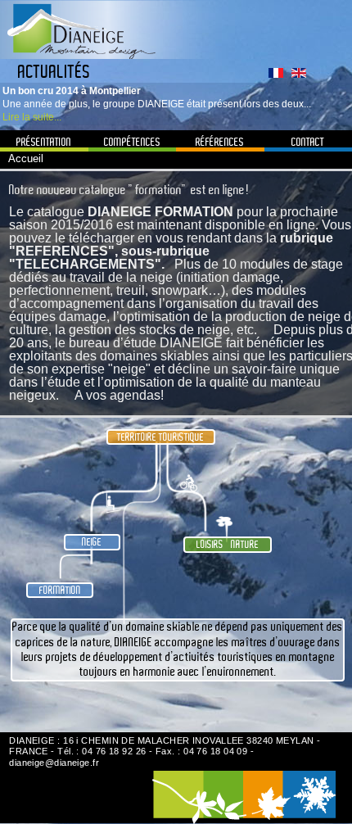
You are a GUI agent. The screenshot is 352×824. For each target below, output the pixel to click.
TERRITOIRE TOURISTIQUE (160, 437)
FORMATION (60, 590)
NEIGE (92, 542)
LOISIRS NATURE (227, 544)
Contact (307, 141)
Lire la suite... (31, 117)
